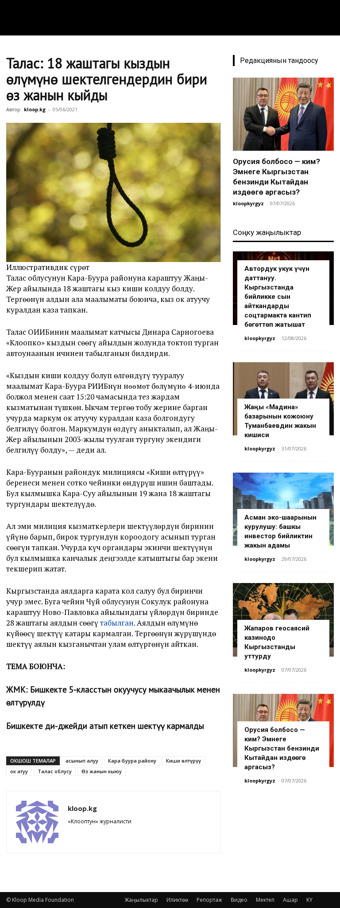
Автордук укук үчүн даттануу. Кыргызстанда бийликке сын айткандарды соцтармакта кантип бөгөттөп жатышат (277, 297)
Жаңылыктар (141, 900)
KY (309, 900)
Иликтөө (177, 900)
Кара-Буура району (132, 760)
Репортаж (209, 900)
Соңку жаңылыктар (267, 232)
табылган (117, 623)
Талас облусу (55, 771)
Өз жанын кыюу (101, 771)
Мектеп (265, 900)
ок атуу (19, 771)
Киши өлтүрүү (183, 760)
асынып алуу (82, 760)
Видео (239, 900)
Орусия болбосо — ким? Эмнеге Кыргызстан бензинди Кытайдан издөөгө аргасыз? (281, 748)
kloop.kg (35, 109)
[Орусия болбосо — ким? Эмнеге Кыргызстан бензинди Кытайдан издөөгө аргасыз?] (283, 114)
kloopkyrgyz (248, 203)
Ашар (290, 900)
